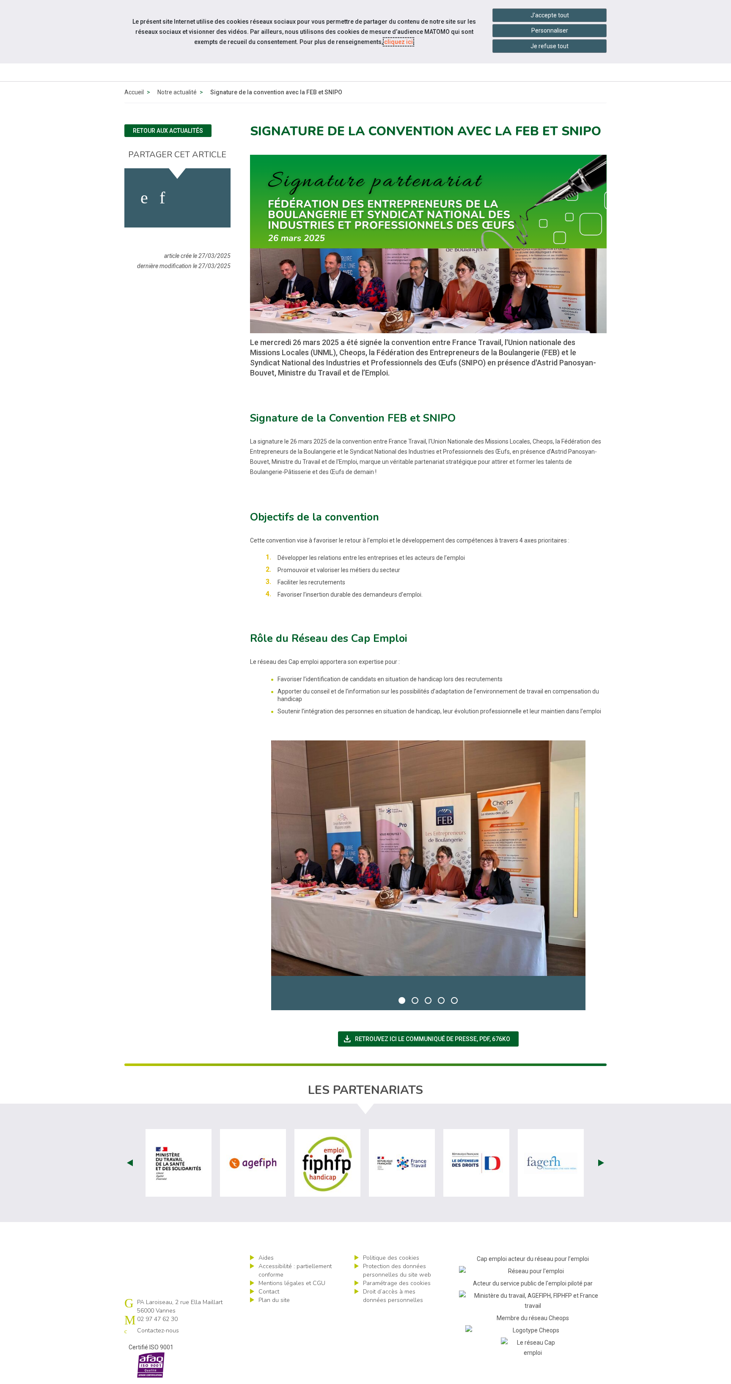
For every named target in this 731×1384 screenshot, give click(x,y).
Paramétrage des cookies (397, 1283)
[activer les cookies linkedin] (162, 197)
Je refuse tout (549, 46)
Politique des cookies (391, 1258)
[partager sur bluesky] (207, 197)
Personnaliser (549, 30)
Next (601, 1163)
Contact (268, 1292)
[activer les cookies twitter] (183, 197)
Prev (130, 1163)
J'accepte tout (549, 15)
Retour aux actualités (168, 130)
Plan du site (274, 1300)
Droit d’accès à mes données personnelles (393, 1296)
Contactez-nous (158, 1330)
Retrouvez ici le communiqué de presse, (430, 1039)
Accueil (134, 92)
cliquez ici (398, 41)
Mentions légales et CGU (291, 1283)
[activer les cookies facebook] (144, 197)
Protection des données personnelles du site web (397, 1270)
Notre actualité (177, 92)
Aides (266, 1258)
